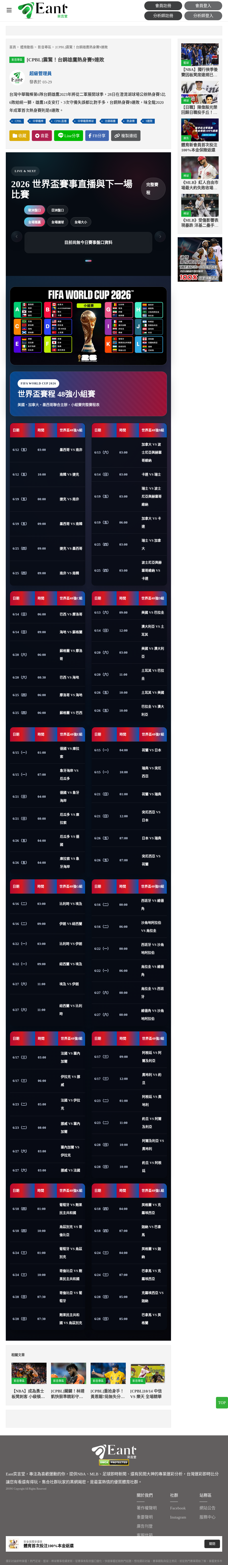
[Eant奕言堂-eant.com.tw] (42, 10)
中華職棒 (38, 121)
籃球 (186, 62)
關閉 (212, 1543)
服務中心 (208, 1517)
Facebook (178, 1508)
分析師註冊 (163, 16)
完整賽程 (152, 189)
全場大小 (81, 222)
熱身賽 (131, 121)
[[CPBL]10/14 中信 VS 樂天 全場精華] (147, 1373)
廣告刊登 (145, 1526)
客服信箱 (145, 1535)
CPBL (18, 121)
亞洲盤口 (57, 210)
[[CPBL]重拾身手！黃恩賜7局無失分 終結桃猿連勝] (108, 1373)
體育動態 (27, 47)
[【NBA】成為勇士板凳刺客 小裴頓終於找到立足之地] (29, 1373)
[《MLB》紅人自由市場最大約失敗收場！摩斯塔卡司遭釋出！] (200, 167)
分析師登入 (203, 16)
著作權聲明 (147, 1508)
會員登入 (203, 6)
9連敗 (149, 121)
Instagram (178, 1517)
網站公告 (208, 1508)
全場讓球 (57, 222)
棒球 (186, 100)
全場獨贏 (34, 222)
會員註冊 (163, 6)
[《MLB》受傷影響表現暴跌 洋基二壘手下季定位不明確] (200, 205)
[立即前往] (200, 259)
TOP (222, 1402)
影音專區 (44, 47)
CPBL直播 (61, 121)
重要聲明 (145, 1517)
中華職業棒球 (86, 121)
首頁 (12, 47)
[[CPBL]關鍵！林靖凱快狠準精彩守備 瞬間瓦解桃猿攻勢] (68, 1373)
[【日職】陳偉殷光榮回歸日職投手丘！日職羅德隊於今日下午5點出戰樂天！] (200, 92)
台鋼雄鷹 (110, 121)
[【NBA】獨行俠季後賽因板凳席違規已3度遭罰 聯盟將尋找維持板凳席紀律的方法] (200, 54)
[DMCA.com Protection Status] (114, 1462)
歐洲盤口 (34, 210)
